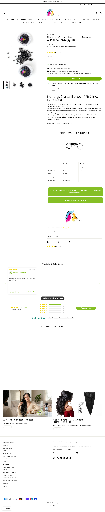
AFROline (68, 19)
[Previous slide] (6, 283)
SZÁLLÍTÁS (59, 19)
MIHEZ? (14, 19)
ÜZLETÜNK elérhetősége (58, 91)
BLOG (4, 461)
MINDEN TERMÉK (27, 19)
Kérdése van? (53, 236)
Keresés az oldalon (8, 442)
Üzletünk (5, 459)
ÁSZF (4, 451)
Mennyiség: (51, 56)
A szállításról (54, 232)
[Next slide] (99, 283)
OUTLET (5, 486)
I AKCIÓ (47, 23)
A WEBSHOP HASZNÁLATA (10, 478)
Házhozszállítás (7, 453)
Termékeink (6, 445)
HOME (7, 19)
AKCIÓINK (5, 470)
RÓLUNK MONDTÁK (8, 475)
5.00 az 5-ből (23, 307)
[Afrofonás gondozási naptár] (27, 403)
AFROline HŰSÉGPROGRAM (10, 472)
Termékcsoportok (43, 19)
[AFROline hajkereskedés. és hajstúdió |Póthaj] (74, 217)
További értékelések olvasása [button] (52, 298)
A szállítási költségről (72, 46)
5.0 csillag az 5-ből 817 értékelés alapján (61, 318)
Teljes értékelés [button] (14, 292)
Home (48, 32)
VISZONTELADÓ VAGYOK (91, 19)
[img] (13, 270)
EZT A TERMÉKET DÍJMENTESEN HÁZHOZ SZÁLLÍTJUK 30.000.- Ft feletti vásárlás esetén (75, 191)
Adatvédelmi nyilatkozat (9, 456)
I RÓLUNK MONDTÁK (60, 23)
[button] (51, 53)
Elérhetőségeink (7, 448)
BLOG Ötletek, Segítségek (32, 23)
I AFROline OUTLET (76, 23)
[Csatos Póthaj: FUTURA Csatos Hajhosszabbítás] (77, 403)
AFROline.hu (6, 464)
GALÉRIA (77, 19)
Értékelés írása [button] (86, 308)
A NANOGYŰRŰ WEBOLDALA (75, 200)
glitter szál (92, 117)
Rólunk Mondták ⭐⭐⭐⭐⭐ (59, 228)
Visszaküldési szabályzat (10, 480)
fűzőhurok (69, 115)
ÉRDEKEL (7, 427)
